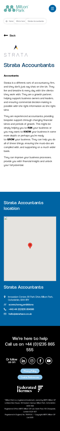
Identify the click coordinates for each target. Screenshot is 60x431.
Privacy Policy (30, 371)
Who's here (20, 21)
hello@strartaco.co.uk (20, 313)
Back (13, 35)
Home (11, 21)
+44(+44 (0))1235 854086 (21, 309)
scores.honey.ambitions (21, 304)
